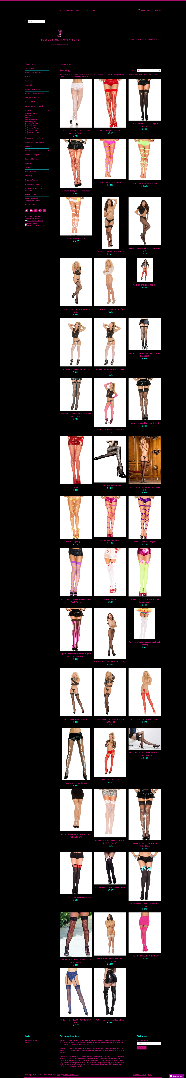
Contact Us (177, 1076)
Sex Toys (37, 167)
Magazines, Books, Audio (34, 138)
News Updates (30, 205)
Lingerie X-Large (31, 125)
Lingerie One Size (31, 131)
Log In (86, 10)
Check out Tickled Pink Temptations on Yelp (33, 217)
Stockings (28, 176)
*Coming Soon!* (31, 64)
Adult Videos (37, 85)
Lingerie (37, 110)
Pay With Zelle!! (30, 194)
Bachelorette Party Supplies (35, 93)
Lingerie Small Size (32, 133)
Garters (28, 115)
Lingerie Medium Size (32, 129)
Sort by (133, 70)
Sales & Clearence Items (33, 72)
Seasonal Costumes (32, 159)
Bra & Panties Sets (31, 113)
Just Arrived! (29, 68)
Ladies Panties (30, 121)
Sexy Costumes (30, 171)
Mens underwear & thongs (34, 142)
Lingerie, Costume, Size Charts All (33, 189)
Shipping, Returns (31, 180)
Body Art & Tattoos (32, 98)
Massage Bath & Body (37, 89)
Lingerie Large (30, 127)
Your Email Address (142, 1040)
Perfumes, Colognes (32, 155)
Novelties (37, 146)
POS (58, 1075)
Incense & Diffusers (37, 102)
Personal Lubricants (37, 150)
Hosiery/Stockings (31, 119)
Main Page (28, 77)
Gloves (27, 117)
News (78, 10)
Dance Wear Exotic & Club (34, 106)
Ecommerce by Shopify (71, 1075)
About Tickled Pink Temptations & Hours (32, 200)
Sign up (94, 10)
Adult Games (29, 81)
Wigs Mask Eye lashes (32, 184)
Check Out (157, 10)
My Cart (145, 10)
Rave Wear (29, 163)
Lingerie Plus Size (31, 123)
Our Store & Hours (66, 10)
